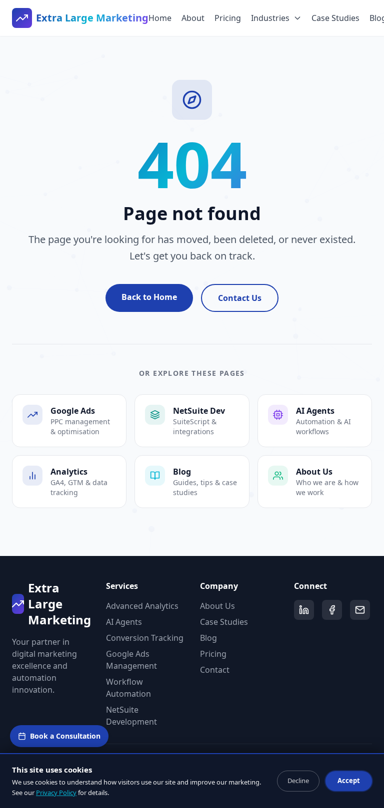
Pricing (227, 17)
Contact (215, 669)
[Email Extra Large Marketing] (360, 610)
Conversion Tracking (145, 637)
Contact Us (240, 297)
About (193, 17)
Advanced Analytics (142, 605)
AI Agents (124, 621)
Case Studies (336, 17)
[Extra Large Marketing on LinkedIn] (304, 610)
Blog (208, 637)
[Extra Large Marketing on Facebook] (332, 610)
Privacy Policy (56, 792)
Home (160, 17)
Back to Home (149, 296)
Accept (349, 780)
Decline (298, 780)
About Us (217, 605)
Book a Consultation (65, 736)
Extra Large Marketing (92, 17)
